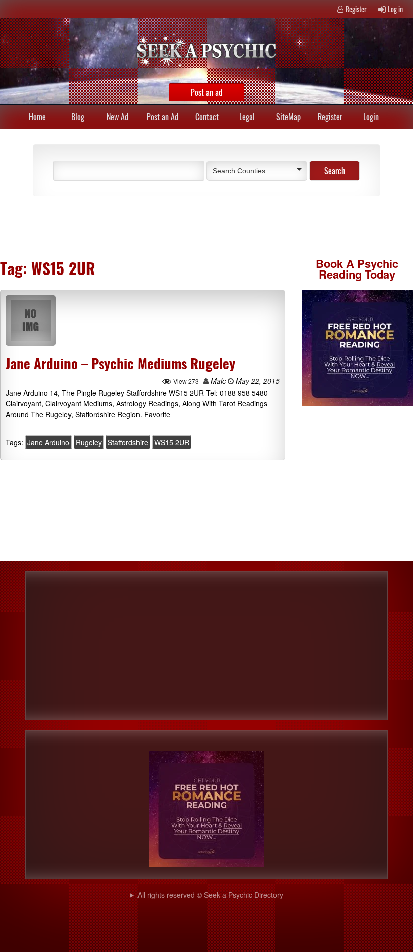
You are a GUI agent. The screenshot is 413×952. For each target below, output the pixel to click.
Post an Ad (162, 117)
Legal (247, 117)
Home (37, 117)
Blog (77, 117)
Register (356, 9)
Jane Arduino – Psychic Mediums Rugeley (120, 363)
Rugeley (89, 442)
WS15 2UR (171, 442)
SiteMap (288, 117)
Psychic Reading (358, 268)
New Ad (117, 117)
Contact (207, 117)
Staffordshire (128, 442)
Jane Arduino (48, 442)
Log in (395, 9)
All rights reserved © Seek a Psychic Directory (210, 895)
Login (371, 117)
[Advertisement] (141, 227)
